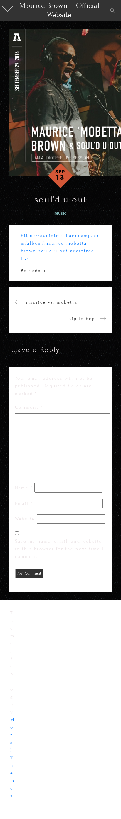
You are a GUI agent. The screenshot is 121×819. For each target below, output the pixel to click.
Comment (29, 407)
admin (40, 270)
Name (24, 488)
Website (25, 519)
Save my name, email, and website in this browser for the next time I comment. (59, 549)
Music (60, 214)
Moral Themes (12, 757)
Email (24, 503)
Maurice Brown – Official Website (59, 10)
